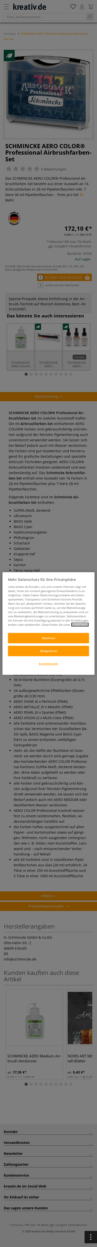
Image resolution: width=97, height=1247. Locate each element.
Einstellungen (48, 663)
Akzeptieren (48, 651)
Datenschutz (80, 624)
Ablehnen (48, 638)
